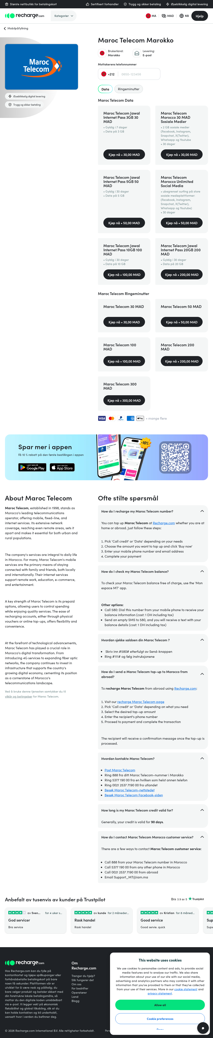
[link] (32, 467)
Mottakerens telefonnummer (117, 64)
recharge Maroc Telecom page (140, 701)
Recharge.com (164, 523)
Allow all (160, 1005)
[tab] (105, 89)
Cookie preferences (160, 1019)
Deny (160, 1029)
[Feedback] (203, 1028)
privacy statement (160, 993)
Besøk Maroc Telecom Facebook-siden (134, 795)
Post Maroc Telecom (120, 770)
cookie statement (185, 989)
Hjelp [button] (200, 16)
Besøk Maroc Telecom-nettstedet (130, 790)
